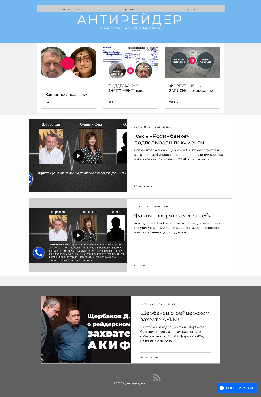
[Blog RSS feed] (157, 378)
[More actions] (224, 127)
